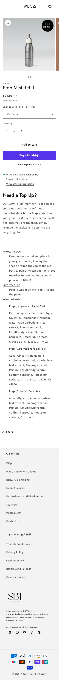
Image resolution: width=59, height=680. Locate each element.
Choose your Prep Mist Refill (19, 106)
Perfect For (11, 285)
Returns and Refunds (18, 569)
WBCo (23, 674)
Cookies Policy (15, 560)
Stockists (11, 504)
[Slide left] (21, 76)
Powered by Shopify (37, 674)
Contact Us (13, 521)
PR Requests (13, 513)
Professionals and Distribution (24, 496)
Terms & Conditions (18, 544)
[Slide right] (37, 76)
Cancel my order (16, 577)
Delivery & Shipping (18, 480)
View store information (20, 184)
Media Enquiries (15, 488)
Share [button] (9, 431)
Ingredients (11, 299)
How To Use (12, 251)
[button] (50, 6)
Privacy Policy (14, 552)
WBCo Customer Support (21, 471)
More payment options (29, 164)
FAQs (9, 463)
